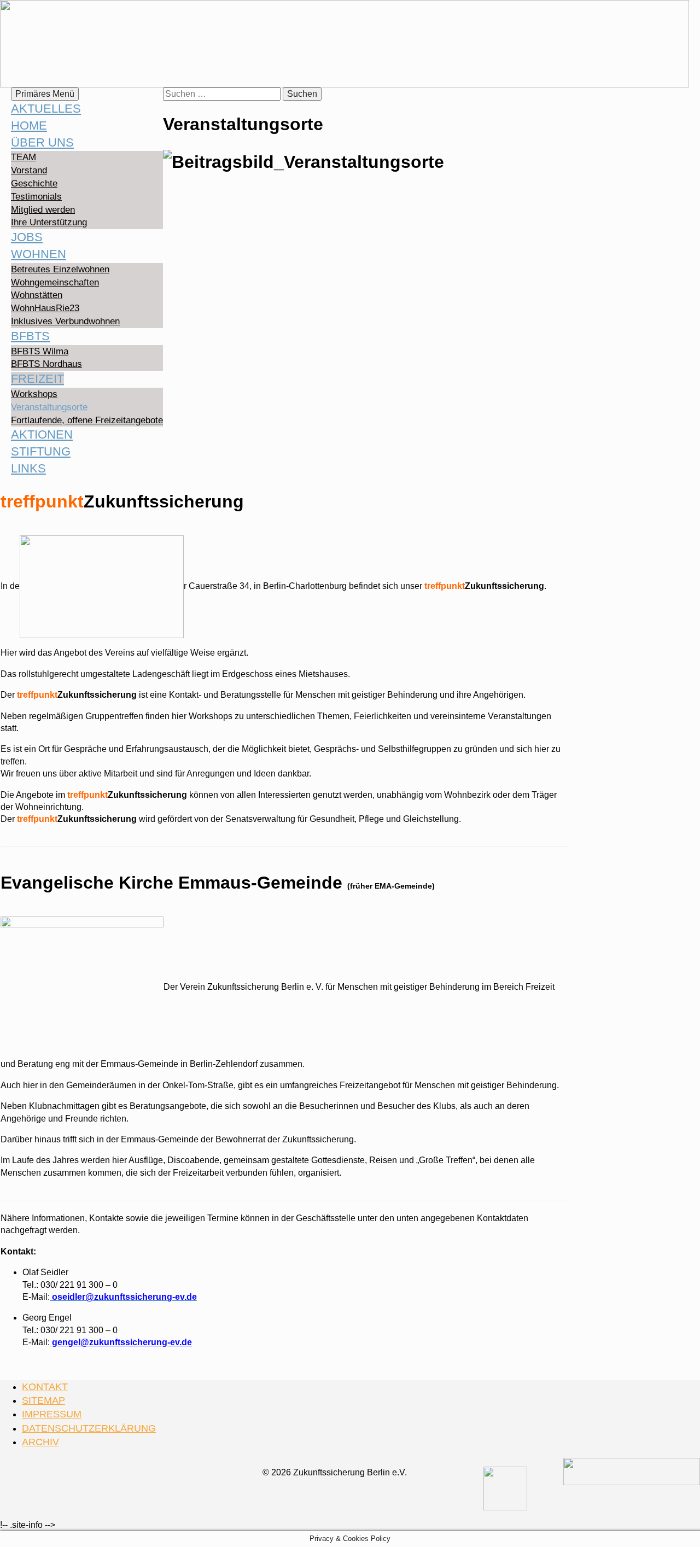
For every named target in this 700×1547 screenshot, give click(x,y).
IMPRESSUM (51, 1414)
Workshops (34, 394)
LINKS (28, 468)
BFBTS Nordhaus (46, 364)
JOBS (27, 237)
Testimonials (36, 196)
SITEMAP (43, 1400)
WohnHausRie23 (45, 308)
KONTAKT (45, 1386)
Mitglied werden (43, 210)
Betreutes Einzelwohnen (60, 269)
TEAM (23, 157)
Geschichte (34, 183)
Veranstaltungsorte (49, 407)
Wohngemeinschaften (55, 282)
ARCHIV (40, 1442)
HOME (29, 125)
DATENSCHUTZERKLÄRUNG (89, 1428)
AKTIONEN (42, 434)
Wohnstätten (36, 295)
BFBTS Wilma (39, 351)
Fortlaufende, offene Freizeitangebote (87, 420)
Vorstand (29, 170)
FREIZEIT (37, 379)
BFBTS (30, 336)
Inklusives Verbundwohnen (65, 321)
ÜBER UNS (42, 142)
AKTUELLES (46, 108)
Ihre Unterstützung (49, 222)
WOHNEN (38, 254)
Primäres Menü (44, 93)
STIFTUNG (41, 451)
